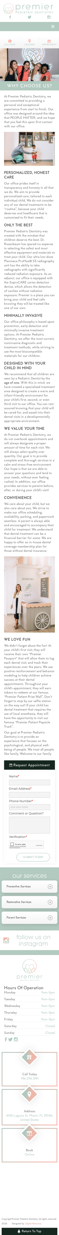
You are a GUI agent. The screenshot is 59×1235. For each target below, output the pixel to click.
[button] (52, 26)
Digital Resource (33, 1223)
